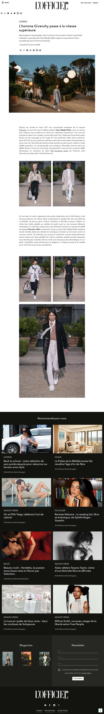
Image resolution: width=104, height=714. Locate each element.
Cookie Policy (62, 710)
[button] (49, 659)
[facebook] (4, 14)
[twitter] (14, 14)
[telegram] (21, 14)
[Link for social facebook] (50, 706)
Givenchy (22, 130)
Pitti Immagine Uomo (59, 151)
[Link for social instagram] (54, 706)
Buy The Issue (86, 3)
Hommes (23, 21)
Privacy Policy (87, 673)
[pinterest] (8, 14)
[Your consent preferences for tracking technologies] (100, 710)
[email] (1, 14)
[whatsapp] (18, 14)
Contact (39, 710)
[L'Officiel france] (52, 5)
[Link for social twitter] (45, 706)
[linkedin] (11, 14)
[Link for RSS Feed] (59, 705)
